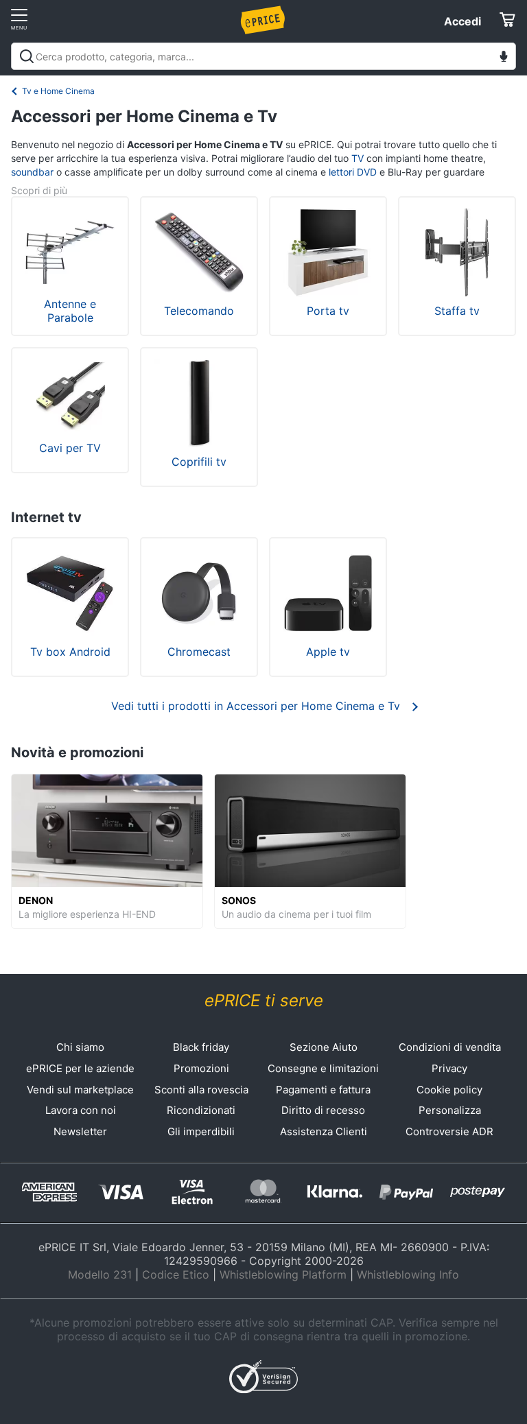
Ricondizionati (201, 1110)
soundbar (32, 172)
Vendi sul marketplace (80, 1089)
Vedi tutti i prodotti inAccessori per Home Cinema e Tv (255, 706)
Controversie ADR (449, 1131)
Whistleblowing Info (408, 1274)
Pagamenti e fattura (323, 1089)
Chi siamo (80, 1047)
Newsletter (80, 1131)
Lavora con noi (80, 1110)
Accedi (462, 21)
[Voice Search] (503, 58)
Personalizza (450, 1110)
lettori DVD (353, 172)
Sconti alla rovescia (201, 1089)
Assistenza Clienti (323, 1131)
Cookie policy (449, 1089)
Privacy (449, 1068)
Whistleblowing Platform (283, 1274)
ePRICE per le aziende (80, 1068)
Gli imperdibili (201, 1131)
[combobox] (263, 56)
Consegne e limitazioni (323, 1068)
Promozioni (201, 1068)
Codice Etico (175, 1274)
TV (357, 158)
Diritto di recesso (323, 1110)
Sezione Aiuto (324, 1047)
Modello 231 (100, 1274)
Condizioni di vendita (450, 1047)
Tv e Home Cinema (58, 91)
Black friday (201, 1047)
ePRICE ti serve (263, 1000)
